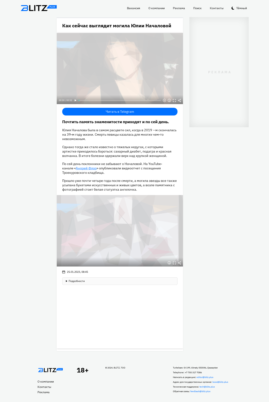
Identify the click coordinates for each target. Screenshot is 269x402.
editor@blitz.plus (205, 377)
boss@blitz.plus (220, 382)
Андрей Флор (86, 168)
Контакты (217, 8)
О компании (156, 8)
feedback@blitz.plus (200, 391)
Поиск (197, 8)
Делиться (179, 100)
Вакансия (133, 8)
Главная (50, 370)
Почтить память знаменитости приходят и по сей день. (115, 121)
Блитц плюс (38, 8)
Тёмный (241, 8)
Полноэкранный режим (174, 100)
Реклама (179, 8)
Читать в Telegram (120, 111)
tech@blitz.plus (207, 386)
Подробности (77, 281)
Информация (169, 100)
